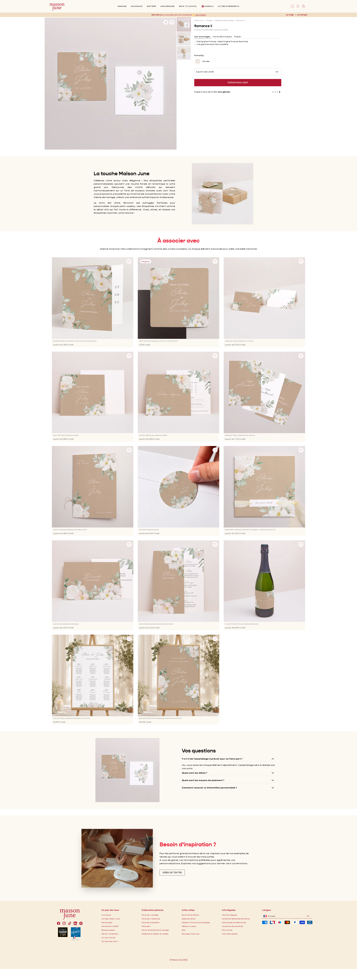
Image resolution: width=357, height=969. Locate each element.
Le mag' (290, 14)
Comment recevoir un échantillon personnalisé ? (209, 787)
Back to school (188, 6)
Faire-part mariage (150, 915)
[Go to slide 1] (272, 92)
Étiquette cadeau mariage (224, 20)
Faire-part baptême (150, 922)
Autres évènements (228, 6)
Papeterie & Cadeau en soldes (155, 934)
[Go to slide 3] (277, 92)
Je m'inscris (200, 15)
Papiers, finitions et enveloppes (196, 922)
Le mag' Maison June (111, 919)
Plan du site (227, 930)
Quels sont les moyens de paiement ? (203, 780)
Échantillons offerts (190, 915)
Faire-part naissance (151, 919)
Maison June (198, 20)
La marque (302, 14)
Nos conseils (107, 922)
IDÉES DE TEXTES (172, 872)
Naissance (137, 6)
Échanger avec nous (191, 934)
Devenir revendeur (110, 934)
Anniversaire (167, 6)
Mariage (122, 6)
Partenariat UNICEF (110, 926)
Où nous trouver (108, 937)
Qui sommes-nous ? (110, 941)
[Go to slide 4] (279, 92)
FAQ (183, 930)
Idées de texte (188, 919)
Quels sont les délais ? (194, 772)
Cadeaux (209, 6)
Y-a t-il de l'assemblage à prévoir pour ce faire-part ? (212, 758)
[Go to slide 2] (275, 92)
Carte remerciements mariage (155, 930)
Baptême (151, 6)
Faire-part (146, 926)
